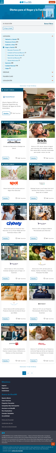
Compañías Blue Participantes (10, 405)
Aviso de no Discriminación (9, 426)
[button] (15, 113)
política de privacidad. (17, 450)
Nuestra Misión (6, 398)
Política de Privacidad (7, 420)
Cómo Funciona (6, 400)
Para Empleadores (7, 411)
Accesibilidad (6, 416)
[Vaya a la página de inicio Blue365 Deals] (26, 2)
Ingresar (52, 2)
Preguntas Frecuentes (8, 403)
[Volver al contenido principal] (46, 443)
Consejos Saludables (8, 413)
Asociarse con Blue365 (8, 408)
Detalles (6, 113)
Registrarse (5, 388)
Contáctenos (5, 390)
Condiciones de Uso (7, 423)
